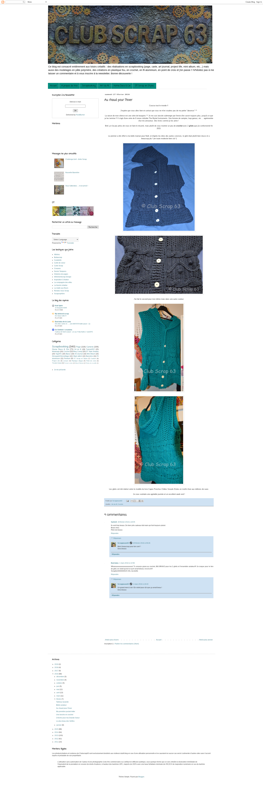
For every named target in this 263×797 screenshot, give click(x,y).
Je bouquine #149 (61, 308)
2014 (57, 732)
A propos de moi (69, 85)
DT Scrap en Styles (144, 85)
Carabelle (58, 260)
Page (78, 347)
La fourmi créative (60, 285)
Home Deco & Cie (122, 85)
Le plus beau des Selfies (65, 721)
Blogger (141, 777)
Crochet (120, 504)
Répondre (114, 533)
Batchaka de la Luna (63, 322)
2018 (57, 667)
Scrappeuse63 (123, 543)
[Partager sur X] (137, 501)
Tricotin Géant (57, 363)
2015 (57, 729)
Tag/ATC (59, 354)
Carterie (89, 347)
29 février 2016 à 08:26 (141, 543)
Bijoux (68, 354)
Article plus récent (111, 640)
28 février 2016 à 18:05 (126, 522)
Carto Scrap (58, 266)
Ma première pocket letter (65, 711)
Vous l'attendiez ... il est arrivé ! (76, 186)
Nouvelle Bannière (72, 172)
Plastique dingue (77, 361)
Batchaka (114, 563)
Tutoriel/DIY (90, 349)
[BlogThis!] (134, 501)
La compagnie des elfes (63, 282)
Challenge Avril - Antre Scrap (76, 159)
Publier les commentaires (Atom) (127, 644)
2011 (57, 742)
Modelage (56, 351)
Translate (70, 243)
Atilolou (57, 254)
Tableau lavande (62, 702)
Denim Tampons (60, 271)
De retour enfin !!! (60, 316)
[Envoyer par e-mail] (132, 501)
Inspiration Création (61, 280)
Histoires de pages (61, 274)
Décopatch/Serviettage (60, 356)
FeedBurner (80, 115)
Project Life (56, 361)
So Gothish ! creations (63, 330)
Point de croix (91, 361)
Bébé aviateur (61, 705)
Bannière (89, 356)
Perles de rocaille (91, 363)
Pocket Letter (68, 363)
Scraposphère (59, 294)
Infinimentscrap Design (62, 277)
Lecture (65, 361)
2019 (57, 664)
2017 (57, 671)
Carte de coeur (59, 263)
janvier (59, 725)
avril (58, 693)
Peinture (67, 358)
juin (58, 686)
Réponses (117, 538)
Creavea (57, 268)
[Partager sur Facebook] (139, 501)
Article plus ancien (206, 640)
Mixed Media (79, 363)
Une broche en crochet (64, 715)
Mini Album (91, 354)
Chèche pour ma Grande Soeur (68, 718)
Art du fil (104, 85)
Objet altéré (77, 356)
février (59, 699)
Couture (93, 358)
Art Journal (79, 354)
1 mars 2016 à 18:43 (140, 584)
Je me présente (60, 370)
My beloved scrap (62, 314)
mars (58, 696)
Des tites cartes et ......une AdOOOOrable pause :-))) (72, 324)
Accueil (53, 85)
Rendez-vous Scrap (61, 291)
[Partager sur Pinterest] (142, 501)
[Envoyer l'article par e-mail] (127, 501)
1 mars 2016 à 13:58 (127, 563)
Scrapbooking (88, 85)
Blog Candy (77, 351)
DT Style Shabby (92, 351)
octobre (59, 683)
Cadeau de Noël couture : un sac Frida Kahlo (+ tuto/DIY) (74, 332)
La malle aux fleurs (61, 288)
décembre (60, 677)
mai (58, 689)
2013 (57, 735)
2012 (57, 739)
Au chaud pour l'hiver (64, 708)
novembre (60, 680)
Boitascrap (58, 257)
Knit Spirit (59, 306)
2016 (57, 674)
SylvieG (114, 522)
